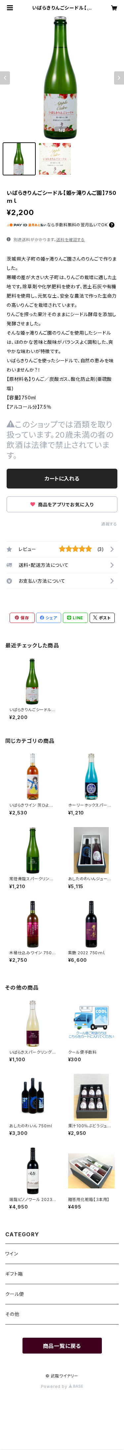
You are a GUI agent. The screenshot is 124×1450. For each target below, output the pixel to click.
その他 (12, 1314)
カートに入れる (62, 478)
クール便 (14, 1294)
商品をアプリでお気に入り (65, 504)
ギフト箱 (14, 1274)
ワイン (11, 1253)
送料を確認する (70, 239)
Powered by (55, 1386)
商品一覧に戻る (62, 1346)
